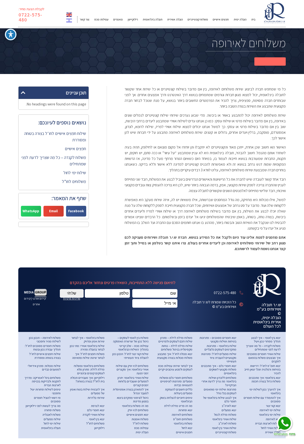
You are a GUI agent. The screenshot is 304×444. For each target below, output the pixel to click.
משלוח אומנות (140, 419)
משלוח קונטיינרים (198, 19)
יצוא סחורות (185, 410)
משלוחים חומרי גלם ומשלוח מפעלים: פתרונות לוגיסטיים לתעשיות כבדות (176, 381)
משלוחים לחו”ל (74, 181)
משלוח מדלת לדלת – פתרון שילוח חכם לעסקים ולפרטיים (175, 340)
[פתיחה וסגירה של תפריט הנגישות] (10, 34)
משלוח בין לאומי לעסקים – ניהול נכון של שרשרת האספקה (130, 340)
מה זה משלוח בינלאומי (135, 406)
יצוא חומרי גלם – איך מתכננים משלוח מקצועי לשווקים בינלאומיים (218, 369)
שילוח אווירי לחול (270, 428)
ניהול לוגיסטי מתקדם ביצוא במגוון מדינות (132, 400)
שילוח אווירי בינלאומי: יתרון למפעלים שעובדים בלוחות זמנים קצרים (133, 381)
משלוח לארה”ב (227, 423)
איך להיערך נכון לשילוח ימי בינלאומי (264, 391)
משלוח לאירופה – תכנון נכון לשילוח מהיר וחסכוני (45, 340)
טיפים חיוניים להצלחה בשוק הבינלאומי (176, 400)
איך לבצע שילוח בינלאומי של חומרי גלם (219, 400)
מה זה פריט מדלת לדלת (178, 406)
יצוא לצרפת (97, 406)
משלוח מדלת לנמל (225, 415)
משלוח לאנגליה (52, 415)
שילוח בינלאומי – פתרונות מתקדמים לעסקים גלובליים (220, 348)
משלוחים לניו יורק (138, 410)
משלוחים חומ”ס (182, 419)
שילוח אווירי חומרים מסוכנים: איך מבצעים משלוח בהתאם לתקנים (263, 357)
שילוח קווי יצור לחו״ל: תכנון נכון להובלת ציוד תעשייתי (130, 356)
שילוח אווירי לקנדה (93, 415)
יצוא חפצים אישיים (137, 415)
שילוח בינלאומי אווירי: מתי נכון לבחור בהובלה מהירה (87, 348)
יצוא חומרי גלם (95, 410)
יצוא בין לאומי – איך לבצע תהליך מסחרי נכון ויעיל (265, 340)
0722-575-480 (31, 17)
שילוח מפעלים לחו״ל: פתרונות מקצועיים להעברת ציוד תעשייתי (218, 357)
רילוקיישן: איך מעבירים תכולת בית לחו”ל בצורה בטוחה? (87, 380)
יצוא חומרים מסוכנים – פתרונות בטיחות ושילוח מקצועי (218, 340)
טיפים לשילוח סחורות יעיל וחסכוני (45, 391)
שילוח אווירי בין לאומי (224, 428)
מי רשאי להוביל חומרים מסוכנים (47, 400)
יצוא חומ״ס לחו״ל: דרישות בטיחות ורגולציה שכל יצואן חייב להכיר (262, 369)
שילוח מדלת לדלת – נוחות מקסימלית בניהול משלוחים (176, 348)
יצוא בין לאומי (96, 419)
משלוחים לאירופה (182, 415)
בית (253, 19)
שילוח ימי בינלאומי (269, 415)
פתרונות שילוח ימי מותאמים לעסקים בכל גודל (220, 391)
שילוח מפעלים (52, 419)
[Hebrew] (69, 20)
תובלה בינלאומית (152, 19)
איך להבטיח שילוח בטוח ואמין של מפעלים (87, 391)
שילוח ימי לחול (74, 172)
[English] (69, 14)
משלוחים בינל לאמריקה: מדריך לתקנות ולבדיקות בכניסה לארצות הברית (42, 381)
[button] (270, 61)
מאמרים (118, 19)
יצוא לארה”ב (229, 406)
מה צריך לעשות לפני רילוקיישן (43, 406)
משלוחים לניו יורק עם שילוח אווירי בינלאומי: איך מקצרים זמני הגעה (132, 369)
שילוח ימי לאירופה (270, 410)
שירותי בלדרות (96, 398)
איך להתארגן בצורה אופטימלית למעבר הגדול (130, 391)
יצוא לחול (186, 428)
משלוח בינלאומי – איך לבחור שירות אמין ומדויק (87, 340)
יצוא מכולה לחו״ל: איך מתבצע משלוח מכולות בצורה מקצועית (174, 356)
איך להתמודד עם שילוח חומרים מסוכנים (262, 400)
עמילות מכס (101, 19)
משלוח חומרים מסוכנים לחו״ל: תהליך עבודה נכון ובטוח (43, 348)
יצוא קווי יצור (273, 406)
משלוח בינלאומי (183, 423)
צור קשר (85, 19)
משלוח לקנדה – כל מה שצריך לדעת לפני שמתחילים (263, 348)
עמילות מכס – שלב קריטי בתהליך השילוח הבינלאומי (133, 348)
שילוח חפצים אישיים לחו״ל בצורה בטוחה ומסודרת (45, 356)
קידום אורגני (39, 298)
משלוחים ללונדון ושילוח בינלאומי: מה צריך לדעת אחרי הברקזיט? (219, 381)
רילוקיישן (133, 19)
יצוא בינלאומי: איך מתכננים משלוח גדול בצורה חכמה (264, 380)
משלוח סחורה (52, 410)
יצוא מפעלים (229, 410)
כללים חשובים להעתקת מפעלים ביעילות (178, 391)
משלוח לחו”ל (140, 423)
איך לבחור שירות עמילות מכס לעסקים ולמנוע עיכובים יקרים (175, 368)
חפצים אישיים (221, 19)
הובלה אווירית (175, 19)
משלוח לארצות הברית (267, 423)
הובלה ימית (240, 19)
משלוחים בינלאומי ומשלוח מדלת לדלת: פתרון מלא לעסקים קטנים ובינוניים (89, 369)
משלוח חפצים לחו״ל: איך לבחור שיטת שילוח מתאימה (88, 356)
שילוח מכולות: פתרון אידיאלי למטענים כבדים (44, 368)
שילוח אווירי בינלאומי (224, 419)
